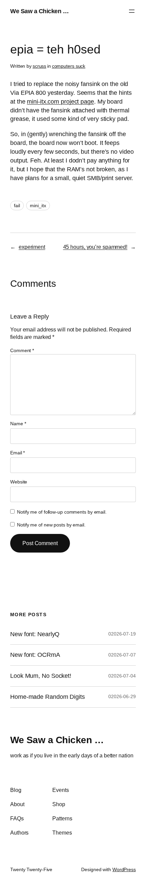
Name (18, 423)
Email (17, 452)
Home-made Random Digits (47, 696)
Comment (22, 350)
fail (17, 205)
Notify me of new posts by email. (51, 524)
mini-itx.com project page (60, 101)
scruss (39, 66)
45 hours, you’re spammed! (95, 247)
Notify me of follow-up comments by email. (62, 512)
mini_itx (38, 205)
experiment (32, 247)
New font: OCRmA (35, 654)
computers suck (69, 66)
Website (18, 481)
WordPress (124, 869)
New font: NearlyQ (34, 634)
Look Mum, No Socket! (40, 675)
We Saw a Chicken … (39, 11)
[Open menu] (132, 11)
